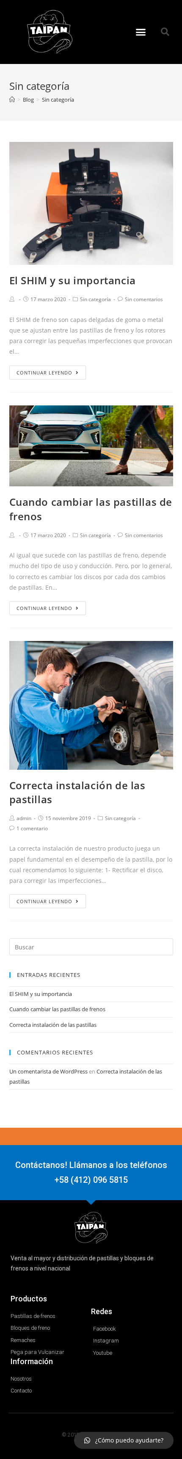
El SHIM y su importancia (72, 280)
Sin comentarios (144, 299)
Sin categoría (95, 299)
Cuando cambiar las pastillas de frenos (57, 1009)
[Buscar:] (91, 946)
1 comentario (32, 828)
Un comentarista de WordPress (48, 1071)
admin (24, 818)
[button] (141, 32)
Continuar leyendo (44, 372)
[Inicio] (12, 99)
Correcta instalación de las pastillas (53, 1025)
